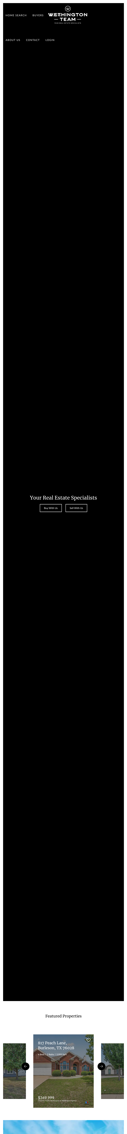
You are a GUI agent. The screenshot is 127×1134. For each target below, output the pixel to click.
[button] (25, 1066)
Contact (33, 40)
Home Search (16, 15)
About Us (13, 40)
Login (50, 40)
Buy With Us (51, 508)
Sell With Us (76, 508)
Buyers (38, 15)
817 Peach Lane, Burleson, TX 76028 (56, 1045)
